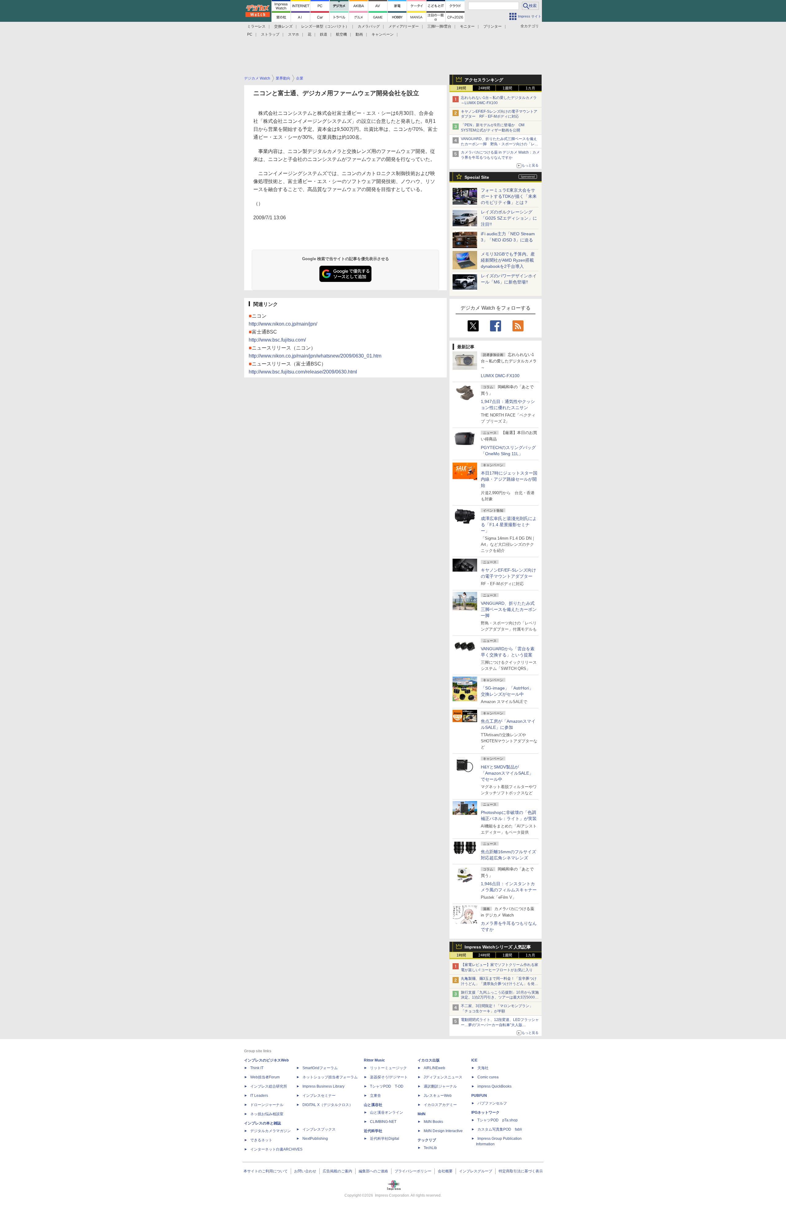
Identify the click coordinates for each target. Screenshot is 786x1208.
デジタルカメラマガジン (270, 1131)
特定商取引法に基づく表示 (521, 1171)
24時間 (484, 88)
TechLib (430, 1148)
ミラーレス (256, 26)
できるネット (261, 1140)
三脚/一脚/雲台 (439, 26)
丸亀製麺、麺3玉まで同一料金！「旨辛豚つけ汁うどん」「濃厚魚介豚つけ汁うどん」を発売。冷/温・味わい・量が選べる (499, 983)
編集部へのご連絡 (373, 1171)
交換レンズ (283, 26)
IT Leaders (259, 1095)
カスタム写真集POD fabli (499, 1129)
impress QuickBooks (494, 1086)
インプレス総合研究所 (268, 1086)
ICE (474, 1060)
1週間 (507, 88)
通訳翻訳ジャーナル (440, 1086)
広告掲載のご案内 (337, 1171)
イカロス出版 (429, 1060)
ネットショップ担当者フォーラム (330, 1077)
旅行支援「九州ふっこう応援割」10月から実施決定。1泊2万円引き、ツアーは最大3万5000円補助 (500, 997)
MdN (422, 1114)
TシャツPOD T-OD (386, 1086)
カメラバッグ (369, 26)
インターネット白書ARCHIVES (276, 1149)
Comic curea (488, 1077)
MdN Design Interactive (443, 1131)
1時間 (461, 88)
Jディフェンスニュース (443, 1077)
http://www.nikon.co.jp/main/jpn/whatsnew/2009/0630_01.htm (315, 355)
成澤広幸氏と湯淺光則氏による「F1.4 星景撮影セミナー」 (509, 524)
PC (249, 34)
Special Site (477, 177)
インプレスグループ (475, 1171)
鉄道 (323, 34)
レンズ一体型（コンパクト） (325, 26)
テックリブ (427, 1140)
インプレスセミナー (319, 1095)
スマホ (293, 34)
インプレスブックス (319, 1129)
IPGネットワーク (485, 1112)
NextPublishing (315, 1138)
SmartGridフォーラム (320, 1068)
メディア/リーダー (403, 26)
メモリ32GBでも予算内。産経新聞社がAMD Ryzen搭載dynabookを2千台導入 (508, 260)
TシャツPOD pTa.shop (497, 1120)
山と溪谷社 (373, 1105)
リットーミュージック (388, 1068)
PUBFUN (479, 1095)
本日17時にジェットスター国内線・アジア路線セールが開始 (509, 479)
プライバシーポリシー (413, 1171)
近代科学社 (373, 1131)
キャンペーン (383, 34)
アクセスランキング (484, 79)
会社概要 (445, 1171)
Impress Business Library (323, 1086)
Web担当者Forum (265, 1077)
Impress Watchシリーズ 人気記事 (498, 946)
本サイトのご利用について (265, 1171)
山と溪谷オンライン (386, 1112)
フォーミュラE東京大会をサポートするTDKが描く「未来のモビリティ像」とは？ (509, 196)
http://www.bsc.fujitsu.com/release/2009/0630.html (303, 371)
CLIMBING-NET (383, 1122)
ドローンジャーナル (266, 1105)
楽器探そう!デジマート (389, 1077)
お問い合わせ (305, 1171)
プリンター (492, 26)
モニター (467, 26)
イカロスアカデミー (440, 1105)
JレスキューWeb (438, 1095)
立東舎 (375, 1095)
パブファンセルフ (492, 1103)
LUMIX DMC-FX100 (500, 375)
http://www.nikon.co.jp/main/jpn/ (283, 323)
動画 (359, 34)
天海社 (482, 1068)
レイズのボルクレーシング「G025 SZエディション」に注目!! (509, 218)
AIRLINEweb (434, 1068)
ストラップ (270, 34)
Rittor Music (374, 1060)
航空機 (341, 34)
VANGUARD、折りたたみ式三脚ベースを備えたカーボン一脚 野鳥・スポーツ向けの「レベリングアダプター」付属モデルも (499, 144)
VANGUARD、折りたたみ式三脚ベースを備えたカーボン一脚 (509, 609)
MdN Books (433, 1122)
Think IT (256, 1068)
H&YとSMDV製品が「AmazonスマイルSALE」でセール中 (507, 773)
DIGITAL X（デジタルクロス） (327, 1105)
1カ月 (530, 88)
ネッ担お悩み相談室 (266, 1114)
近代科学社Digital (384, 1138)
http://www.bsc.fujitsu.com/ (277, 339)
